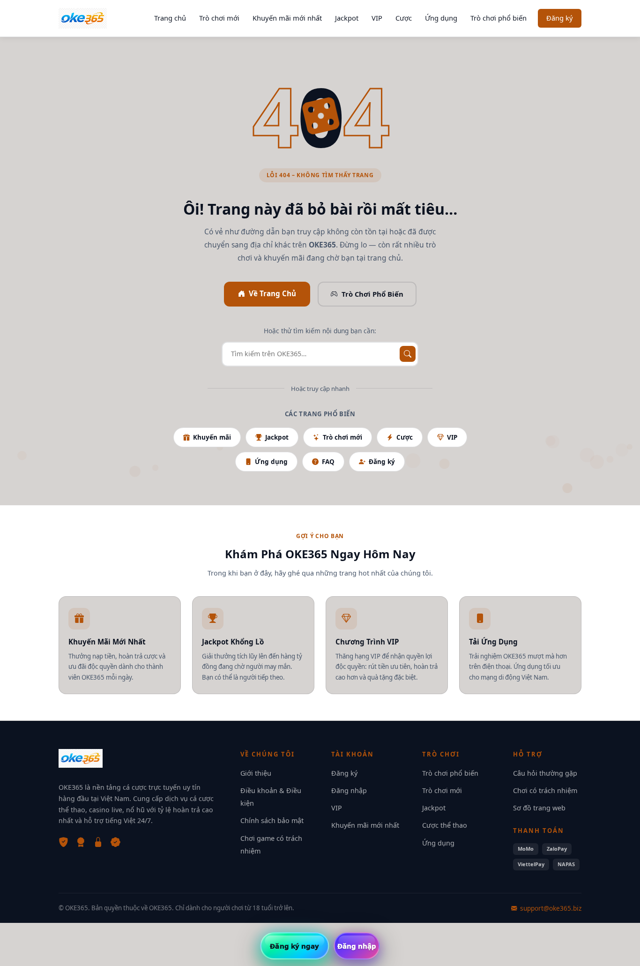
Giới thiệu (255, 773)
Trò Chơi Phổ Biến (372, 294)
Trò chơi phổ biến (498, 17)
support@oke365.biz (550, 908)
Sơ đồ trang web (539, 807)
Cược (403, 17)
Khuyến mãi (212, 437)
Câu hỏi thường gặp (545, 773)
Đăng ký (559, 17)
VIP (377, 17)
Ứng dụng (441, 17)
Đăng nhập (349, 790)
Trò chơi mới (219, 17)
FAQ (328, 461)
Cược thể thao (444, 825)
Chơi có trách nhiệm (545, 790)
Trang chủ (170, 17)
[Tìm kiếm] (408, 354)
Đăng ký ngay (294, 946)
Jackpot (346, 17)
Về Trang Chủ (272, 293)
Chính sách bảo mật (272, 820)
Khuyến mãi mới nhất (287, 17)
